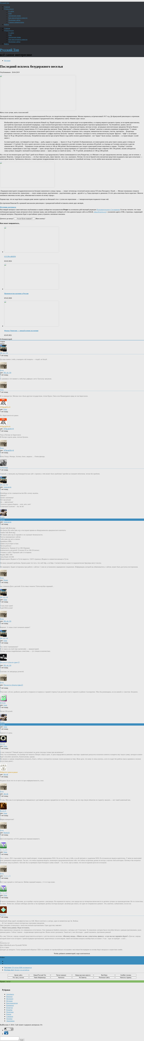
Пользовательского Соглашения (108, 209)
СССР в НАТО (10, 256)
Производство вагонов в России (16, 293)
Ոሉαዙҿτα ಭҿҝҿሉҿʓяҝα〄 (13, 685)
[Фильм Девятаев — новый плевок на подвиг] (31, 326)
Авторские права (14, 15)
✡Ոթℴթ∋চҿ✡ (8, 429)
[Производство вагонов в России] (31, 289)
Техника (9, 1018)
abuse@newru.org (100, 212)
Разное (8, 1014)
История (7, 60)
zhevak (5, 774)
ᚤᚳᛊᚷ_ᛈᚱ (7, 876)
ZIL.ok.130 (7, 372)
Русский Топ (4, 3)
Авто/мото (10, 994)
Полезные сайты (14, 20)
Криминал (10, 1005)
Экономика (10, 1021)
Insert (22, 1040)
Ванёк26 (6, 832)
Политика (9, 1012)
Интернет (9, 999)
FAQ (10, 13)
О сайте (11, 11)
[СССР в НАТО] (31, 252)
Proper (5, 580)
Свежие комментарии (16, 22)
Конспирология (12, 1003)
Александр (7, 487)
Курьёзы (9, 1010)
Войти (6, 24)
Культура (9, 1007)
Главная (7, 7)
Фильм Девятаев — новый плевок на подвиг (21, 330)
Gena (5, 409)
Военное (9, 996)
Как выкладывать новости (17, 18)
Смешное (9, 1016)
